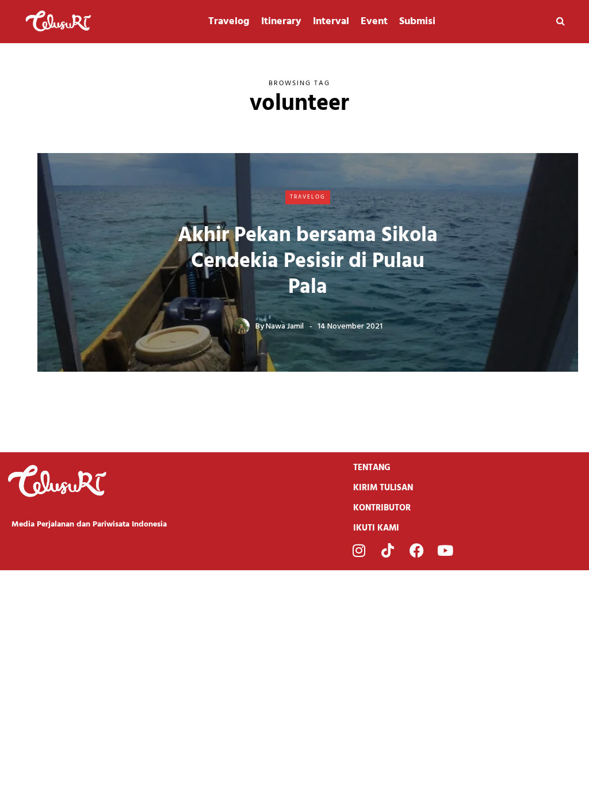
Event (374, 21)
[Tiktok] (387, 550)
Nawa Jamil (285, 326)
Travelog (229, 21)
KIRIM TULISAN (383, 488)
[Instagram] (359, 550)
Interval (331, 21)
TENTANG (372, 468)
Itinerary (281, 21)
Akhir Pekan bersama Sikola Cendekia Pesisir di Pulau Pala (308, 261)
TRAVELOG (308, 196)
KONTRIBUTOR (382, 508)
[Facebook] (416, 550)
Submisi (417, 21)
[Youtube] (445, 550)
